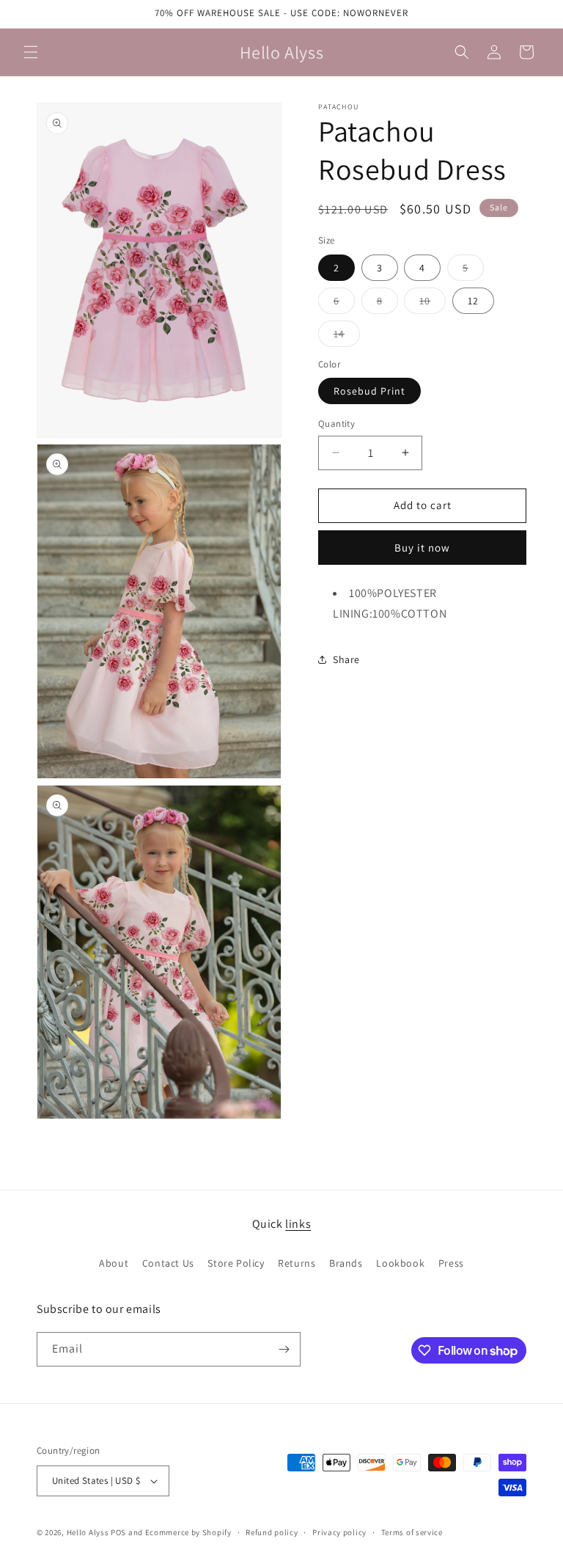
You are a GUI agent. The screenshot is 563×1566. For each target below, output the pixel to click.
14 (347, 336)
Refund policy (272, 1532)
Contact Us (168, 1263)
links (298, 1224)
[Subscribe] (284, 1349)
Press (451, 1263)
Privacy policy (339, 1532)
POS (118, 1532)
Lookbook (400, 1263)
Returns (296, 1263)
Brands (346, 1263)
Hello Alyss (88, 1532)
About (113, 1263)
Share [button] (346, 659)
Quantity (336, 423)
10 (432, 303)
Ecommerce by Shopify (188, 1532)
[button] (31, 52)
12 (473, 300)
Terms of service (412, 1532)
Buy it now (422, 548)
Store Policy (235, 1263)
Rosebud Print (369, 391)
